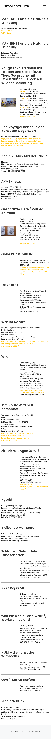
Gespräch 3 (24, 103)
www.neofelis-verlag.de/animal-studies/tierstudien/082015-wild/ (32, 391)
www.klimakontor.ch (27, 116)
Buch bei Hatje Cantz (27, 244)
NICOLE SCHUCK (16, 6)
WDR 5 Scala (6, 33)
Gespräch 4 (24, 107)
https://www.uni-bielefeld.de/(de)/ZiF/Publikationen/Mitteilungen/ (34, 486)
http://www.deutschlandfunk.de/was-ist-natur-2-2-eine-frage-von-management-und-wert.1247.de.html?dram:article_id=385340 (24, 343)
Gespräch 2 (24, 98)
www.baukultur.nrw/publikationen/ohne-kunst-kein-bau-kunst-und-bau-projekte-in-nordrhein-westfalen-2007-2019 (34, 270)
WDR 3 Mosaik (6, 30)
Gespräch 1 (24, 91)
